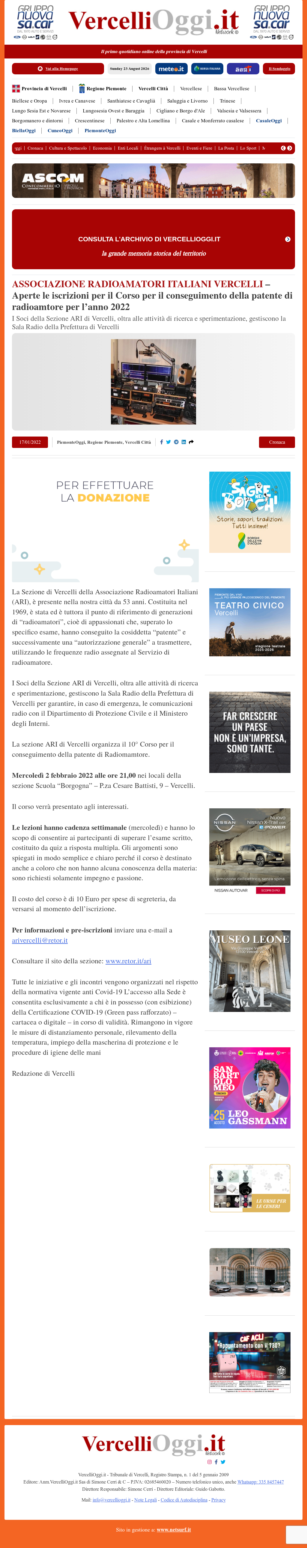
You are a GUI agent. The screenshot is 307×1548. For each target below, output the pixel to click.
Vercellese (191, 88)
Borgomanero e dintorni (37, 120)
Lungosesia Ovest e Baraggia (114, 110)
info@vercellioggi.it (111, 1499)
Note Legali (145, 1499)
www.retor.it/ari (128, 960)
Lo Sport (248, 148)
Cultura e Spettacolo (68, 148)
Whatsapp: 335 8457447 (260, 1481)
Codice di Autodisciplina (184, 1499)
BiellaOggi (24, 130)
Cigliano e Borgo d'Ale (180, 110)
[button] (283, 148)
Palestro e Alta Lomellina (143, 120)
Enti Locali (128, 148)
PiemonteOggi (100, 130)
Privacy (218, 1499)
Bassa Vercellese (231, 88)
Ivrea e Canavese (77, 100)
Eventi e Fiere (199, 148)
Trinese (227, 100)
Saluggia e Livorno (187, 100)
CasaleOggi (269, 120)
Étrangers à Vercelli (162, 148)
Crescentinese (90, 120)
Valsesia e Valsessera (239, 110)
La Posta (226, 148)
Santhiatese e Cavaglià (131, 100)
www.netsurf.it (174, 1530)
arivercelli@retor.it (40, 940)
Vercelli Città (153, 88)
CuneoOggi (60, 130)
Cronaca (35, 148)
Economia (102, 148)
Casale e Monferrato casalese (213, 120)
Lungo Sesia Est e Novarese (41, 110)
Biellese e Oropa (29, 100)
